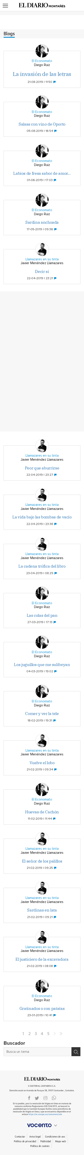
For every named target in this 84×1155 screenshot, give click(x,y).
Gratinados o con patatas (42, 1008)
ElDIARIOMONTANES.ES (42, 1078)
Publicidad (45, 1141)
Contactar (20, 1136)
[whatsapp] (54, 1098)
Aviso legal (35, 1136)
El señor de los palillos (42, 861)
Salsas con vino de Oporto (42, 124)
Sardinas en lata (42, 910)
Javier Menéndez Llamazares (42, 263)
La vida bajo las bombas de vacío (41, 517)
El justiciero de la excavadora (41, 959)
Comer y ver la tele (42, 713)
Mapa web (60, 1141)
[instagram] (45, 1098)
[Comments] (55, 82)
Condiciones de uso (55, 1136)
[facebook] (29, 1098)
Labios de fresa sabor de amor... (42, 173)
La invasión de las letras (42, 73)
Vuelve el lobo (42, 762)
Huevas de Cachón (42, 811)
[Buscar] (75, 1051)
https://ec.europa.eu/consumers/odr (45, 1114)
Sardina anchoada (42, 222)
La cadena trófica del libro (41, 566)
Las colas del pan (42, 615)
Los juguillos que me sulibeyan (42, 664)
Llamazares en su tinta (42, 259)
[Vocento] (42, 1125)
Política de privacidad (25, 1141)
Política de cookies (40, 1146)
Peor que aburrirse (42, 468)
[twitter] (36, 1098)
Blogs (9, 34)
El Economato (42, 61)
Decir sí (42, 271)
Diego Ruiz (42, 65)
